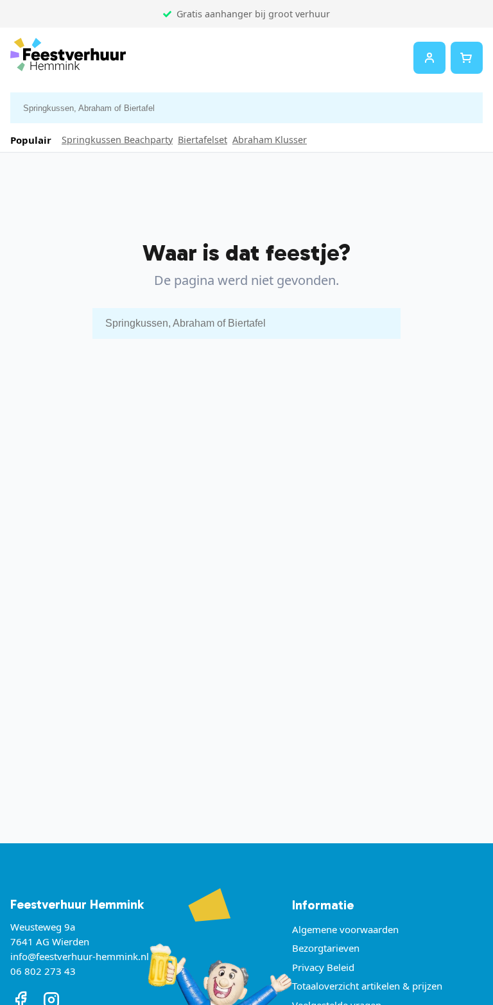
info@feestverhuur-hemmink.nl (79, 956)
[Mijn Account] (429, 58)
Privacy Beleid (323, 967)
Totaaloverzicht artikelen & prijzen (367, 985)
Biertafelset (202, 139)
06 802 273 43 (43, 971)
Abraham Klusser (269, 139)
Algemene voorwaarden (345, 929)
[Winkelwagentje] (467, 58)
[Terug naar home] (68, 57)
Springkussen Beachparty (117, 139)
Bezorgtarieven (325, 947)
